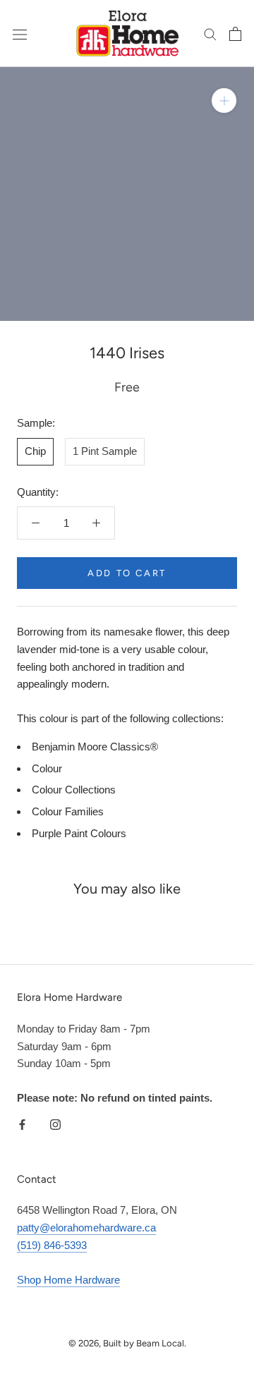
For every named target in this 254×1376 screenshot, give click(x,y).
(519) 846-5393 (52, 1245)
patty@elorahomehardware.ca (86, 1228)
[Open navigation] (20, 33)
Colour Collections (74, 790)
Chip (35, 451)
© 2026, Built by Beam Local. (127, 1343)
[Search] (210, 34)
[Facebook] (22, 1124)
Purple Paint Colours (79, 833)
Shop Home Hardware (68, 1280)
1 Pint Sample (105, 451)
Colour (47, 768)
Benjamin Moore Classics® (95, 747)
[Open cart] (235, 34)
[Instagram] (55, 1124)
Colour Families (68, 811)
